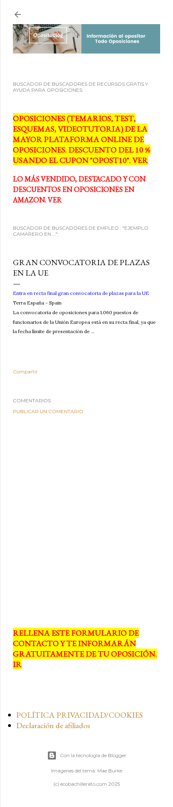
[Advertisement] (86, 520)
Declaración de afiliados (53, 725)
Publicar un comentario (48, 411)
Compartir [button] (25, 372)
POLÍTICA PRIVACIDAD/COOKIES (79, 715)
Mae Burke (109, 771)
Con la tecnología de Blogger (93, 755)
